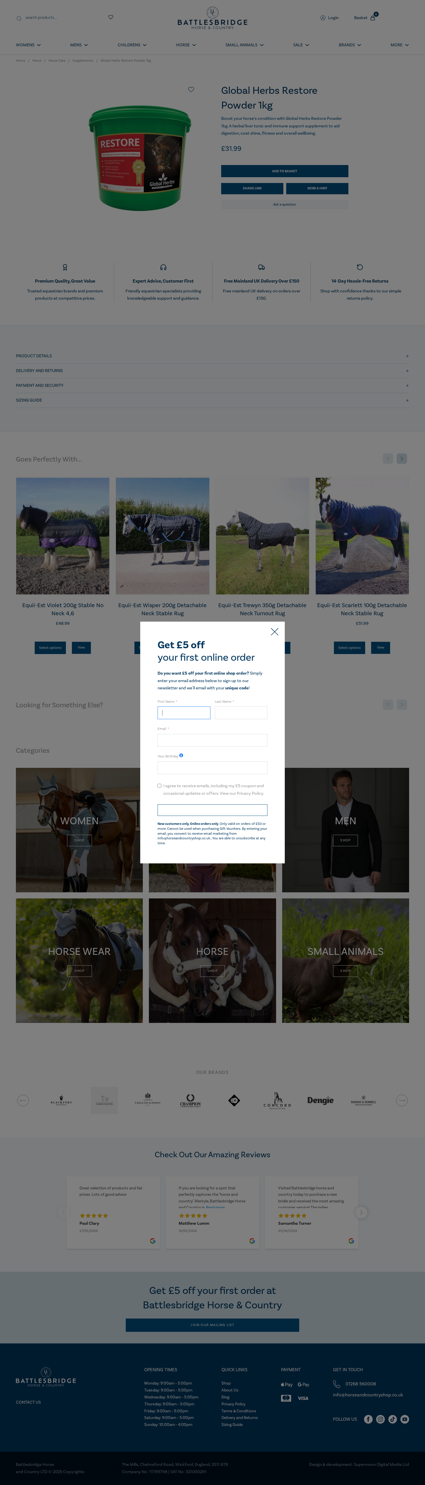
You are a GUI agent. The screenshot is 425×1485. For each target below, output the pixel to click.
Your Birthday (168, 756)
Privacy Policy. (250, 793)
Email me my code (212, 810)
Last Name (223, 702)
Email (162, 729)
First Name (166, 702)
